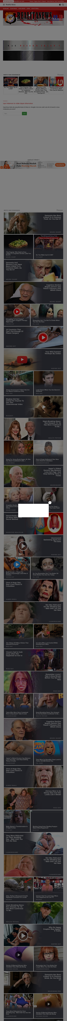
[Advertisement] (33, 510)
